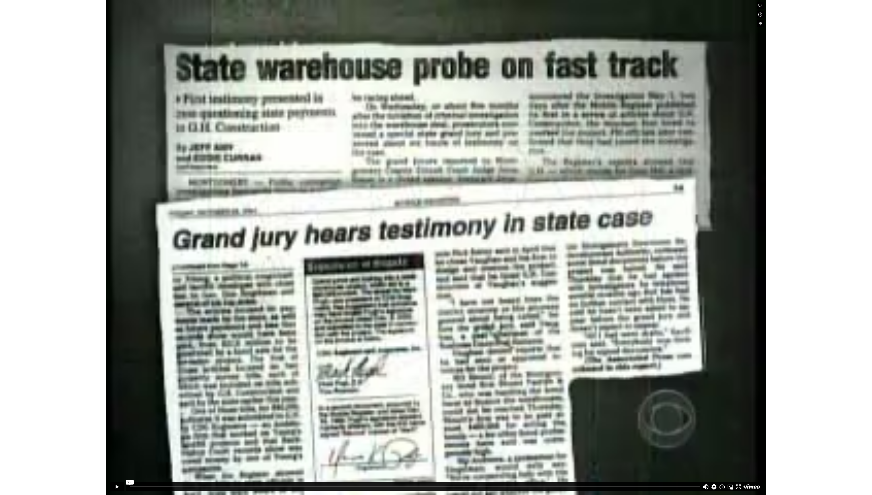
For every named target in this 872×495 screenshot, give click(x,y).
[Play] (117, 486)
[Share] (760, 23)
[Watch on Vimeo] (751, 486)
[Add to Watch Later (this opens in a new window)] (760, 14)
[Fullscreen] (738, 486)
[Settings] (714, 486)
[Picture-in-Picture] (730, 486)
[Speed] (722, 486)
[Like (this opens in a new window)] (760, 5)
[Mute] (705, 486)
